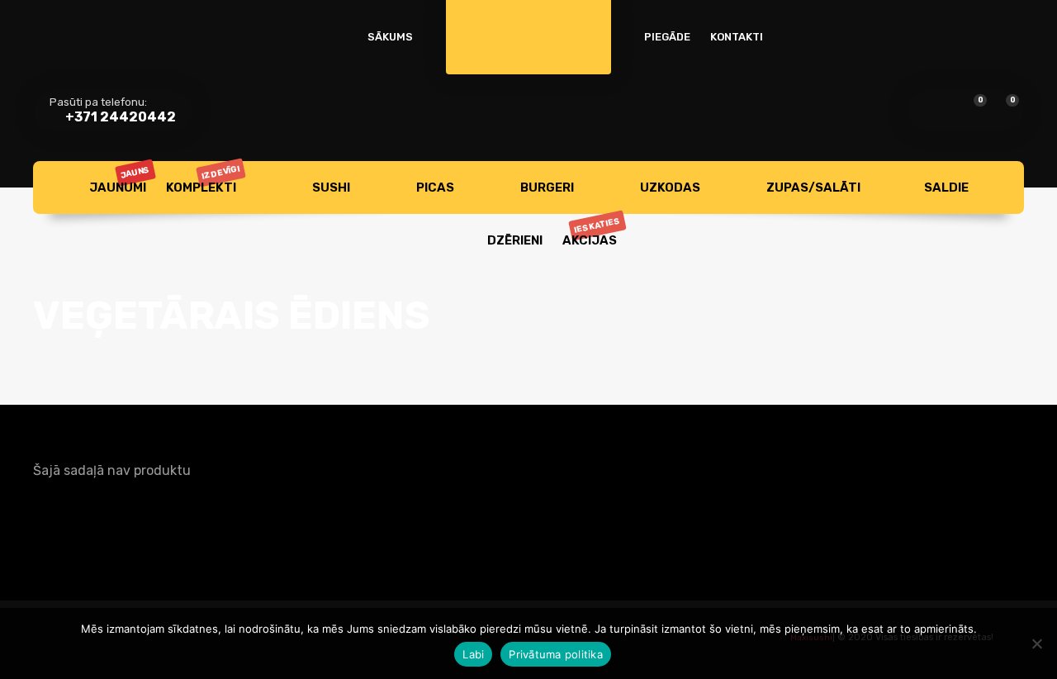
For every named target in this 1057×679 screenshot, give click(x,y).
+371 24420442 (119, 117)
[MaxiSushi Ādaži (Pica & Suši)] (528, 24)
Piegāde (667, 37)
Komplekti (203, 179)
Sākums (390, 37)
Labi (473, 654)
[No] (1036, 643)
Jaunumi (120, 179)
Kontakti (736, 37)
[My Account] (931, 111)
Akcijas (592, 232)
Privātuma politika (556, 654)
